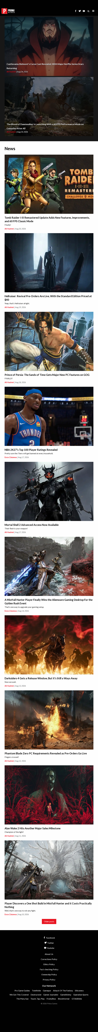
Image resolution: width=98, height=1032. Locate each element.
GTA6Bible (77, 998)
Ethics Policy (49, 964)
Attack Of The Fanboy (63, 990)
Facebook (50, 938)
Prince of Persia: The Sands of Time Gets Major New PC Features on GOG (47, 374)
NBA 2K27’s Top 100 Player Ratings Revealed (31, 449)
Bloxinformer (64, 998)
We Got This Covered (19, 994)
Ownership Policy (49, 974)
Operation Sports (80, 994)
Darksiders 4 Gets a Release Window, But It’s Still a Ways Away (41, 678)
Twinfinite (36, 990)
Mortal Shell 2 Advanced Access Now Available (32, 524)
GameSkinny (65, 994)
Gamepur (47, 990)
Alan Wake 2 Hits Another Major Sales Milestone (32, 828)
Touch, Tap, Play (37, 998)
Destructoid (36, 994)
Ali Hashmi (11, 72)
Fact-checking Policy (49, 969)
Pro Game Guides (22, 990)
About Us (49, 954)
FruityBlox (51, 998)
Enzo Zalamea (11, 457)
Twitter (50, 943)
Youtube (50, 948)
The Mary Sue (22, 998)
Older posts (49, 921)
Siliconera (79, 990)
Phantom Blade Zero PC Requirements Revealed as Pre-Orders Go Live (46, 753)
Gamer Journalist (50, 994)
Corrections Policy (49, 959)
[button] (93, 11)
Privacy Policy (49, 979)
